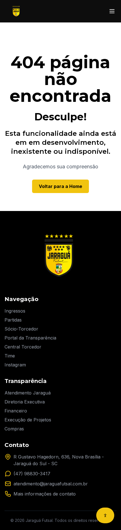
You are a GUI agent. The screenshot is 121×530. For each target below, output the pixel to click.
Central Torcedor (23, 347)
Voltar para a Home (60, 186)
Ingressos (15, 311)
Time (10, 356)
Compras (14, 429)
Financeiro (16, 411)
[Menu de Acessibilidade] (105, 515)
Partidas (13, 320)
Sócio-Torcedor (21, 329)
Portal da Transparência (30, 338)
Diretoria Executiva (25, 402)
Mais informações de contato (45, 494)
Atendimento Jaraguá (28, 393)
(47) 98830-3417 (32, 473)
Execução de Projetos (28, 420)
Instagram (15, 365)
